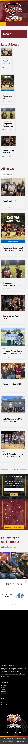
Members (3, 687)
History (3, 689)
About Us (3, 685)
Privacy (3, 708)
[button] (12, 604)
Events (3, 703)
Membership (4, 707)
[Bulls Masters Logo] (14, 721)
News (2, 701)
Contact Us (3, 693)
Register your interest (13, 527)
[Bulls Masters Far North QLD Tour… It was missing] (14, 566)
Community (4, 691)
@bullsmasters (9, 546)
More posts (14, 470)
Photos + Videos (5, 705)
